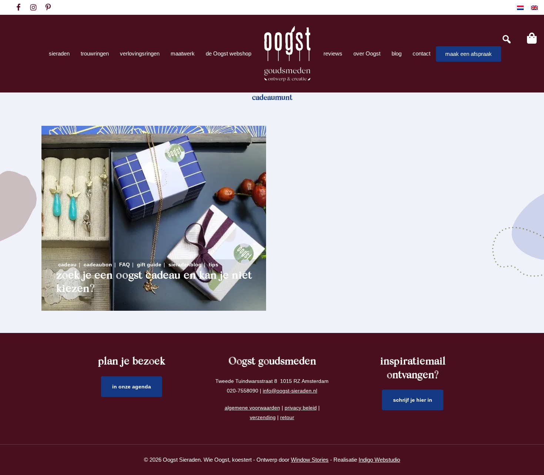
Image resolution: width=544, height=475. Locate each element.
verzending (263, 417)
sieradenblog (185, 264)
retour (287, 417)
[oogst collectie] (287, 53)
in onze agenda (131, 387)
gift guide (149, 264)
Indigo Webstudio (379, 460)
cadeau (67, 264)
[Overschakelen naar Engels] (534, 7)
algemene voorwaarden (252, 408)
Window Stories (310, 460)
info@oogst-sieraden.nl (290, 391)
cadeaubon (98, 264)
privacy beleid (301, 408)
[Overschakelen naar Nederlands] (520, 7)
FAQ (124, 264)
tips (213, 264)
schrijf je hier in (412, 400)
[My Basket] (532, 38)
